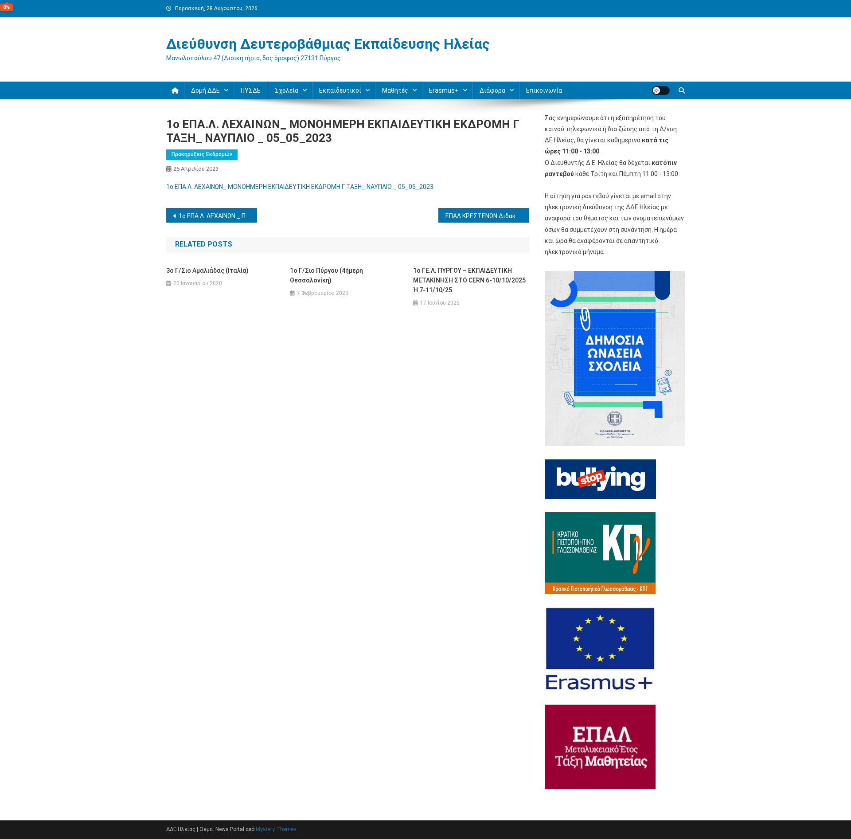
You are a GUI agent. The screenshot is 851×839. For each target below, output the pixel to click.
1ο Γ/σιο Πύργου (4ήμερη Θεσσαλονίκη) (326, 275)
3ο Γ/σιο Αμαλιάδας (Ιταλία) (207, 270)
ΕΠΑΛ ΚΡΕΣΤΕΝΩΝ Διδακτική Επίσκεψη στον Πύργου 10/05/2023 (487, 216)
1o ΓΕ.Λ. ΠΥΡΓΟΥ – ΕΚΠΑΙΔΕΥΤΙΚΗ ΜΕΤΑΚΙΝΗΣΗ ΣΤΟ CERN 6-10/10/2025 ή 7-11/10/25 (469, 280)
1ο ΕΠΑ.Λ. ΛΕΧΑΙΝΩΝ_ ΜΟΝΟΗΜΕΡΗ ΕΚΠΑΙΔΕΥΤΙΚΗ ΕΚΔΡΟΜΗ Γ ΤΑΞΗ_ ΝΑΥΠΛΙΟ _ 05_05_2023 (299, 186)
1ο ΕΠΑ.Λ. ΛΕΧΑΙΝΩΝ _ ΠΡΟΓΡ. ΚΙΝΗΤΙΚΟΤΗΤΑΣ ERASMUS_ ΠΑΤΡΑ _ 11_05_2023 (218, 216)
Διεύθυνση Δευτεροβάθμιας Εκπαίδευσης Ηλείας (328, 43)
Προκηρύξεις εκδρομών (202, 154)
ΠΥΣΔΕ (251, 90)
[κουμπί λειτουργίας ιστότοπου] (661, 90)
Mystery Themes (276, 829)
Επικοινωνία (544, 90)
